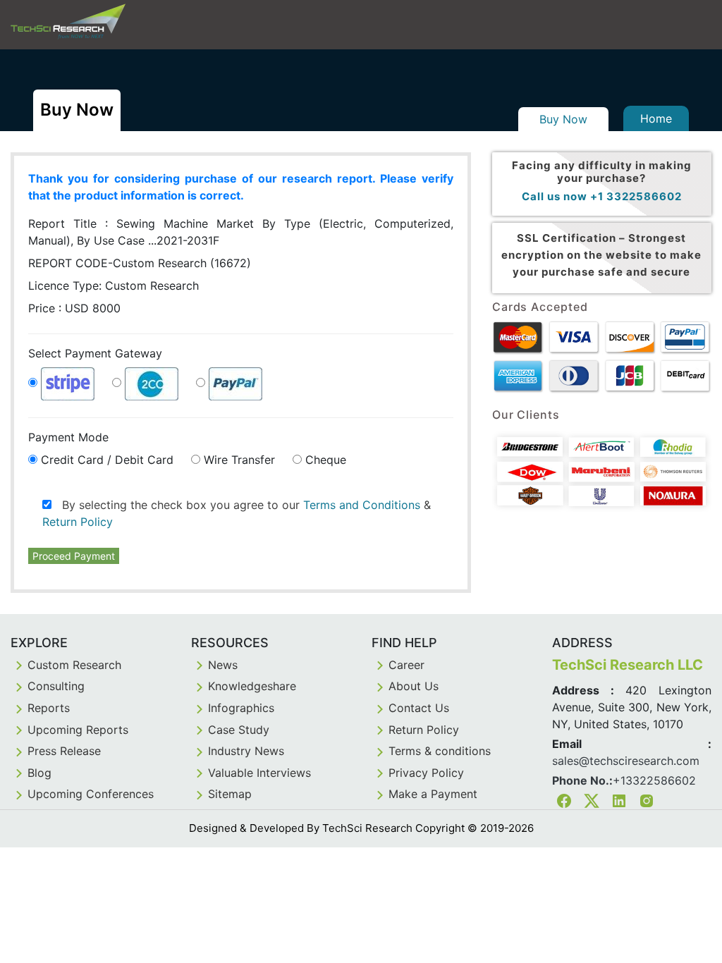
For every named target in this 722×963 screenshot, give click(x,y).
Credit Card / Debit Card (107, 460)
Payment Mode (68, 437)
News (223, 665)
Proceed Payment (73, 556)
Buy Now (563, 119)
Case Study (238, 730)
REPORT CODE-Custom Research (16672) (139, 263)
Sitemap (230, 794)
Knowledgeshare (252, 686)
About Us (413, 686)
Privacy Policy (426, 773)
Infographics (241, 708)
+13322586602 (654, 780)
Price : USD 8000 (74, 308)
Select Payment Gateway (95, 353)
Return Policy (77, 522)
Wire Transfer (239, 460)
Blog (39, 773)
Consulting (56, 686)
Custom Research (74, 665)
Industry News (246, 751)
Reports (48, 708)
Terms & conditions (439, 751)
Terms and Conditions (361, 505)
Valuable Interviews (259, 773)
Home (656, 118)
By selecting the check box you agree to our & (236, 513)
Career (406, 665)
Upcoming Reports (77, 730)
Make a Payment (432, 794)
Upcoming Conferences (90, 794)
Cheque (325, 460)
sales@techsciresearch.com (625, 761)
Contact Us (418, 708)
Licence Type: (113, 285)
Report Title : (240, 231)
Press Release (64, 751)
